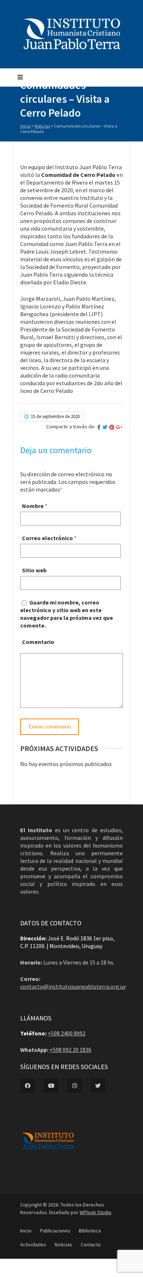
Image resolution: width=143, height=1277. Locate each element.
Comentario (38, 641)
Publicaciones (55, 1230)
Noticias (42, 126)
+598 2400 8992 (66, 1033)
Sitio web (34, 570)
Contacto (91, 1244)
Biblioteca (90, 1230)
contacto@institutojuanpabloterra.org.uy (73, 986)
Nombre (33, 505)
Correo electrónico (47, 538)
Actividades (33, 1244)
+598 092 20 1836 (70, 1049)
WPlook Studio (95, 1212)
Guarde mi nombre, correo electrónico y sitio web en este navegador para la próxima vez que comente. (66, 614)
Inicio (25, 126)
